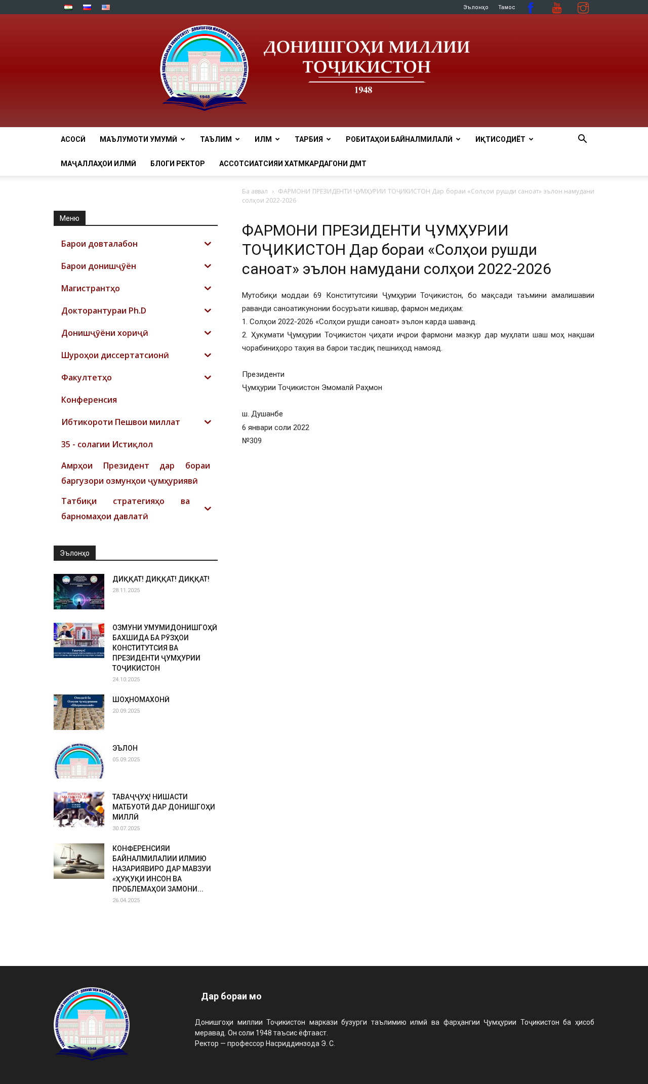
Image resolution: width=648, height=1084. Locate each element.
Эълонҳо (476, 7)
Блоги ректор (177, 164)
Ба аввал (255, 191)
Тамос (506, 7)
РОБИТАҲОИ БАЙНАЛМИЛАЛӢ (399, 139)
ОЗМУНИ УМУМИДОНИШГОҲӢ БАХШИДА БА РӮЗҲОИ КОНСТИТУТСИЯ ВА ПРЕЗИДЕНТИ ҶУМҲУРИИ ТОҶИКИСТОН (164, 648)
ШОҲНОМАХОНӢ (141, 699)
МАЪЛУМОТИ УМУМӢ (138, 139)
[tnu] (324, 70)
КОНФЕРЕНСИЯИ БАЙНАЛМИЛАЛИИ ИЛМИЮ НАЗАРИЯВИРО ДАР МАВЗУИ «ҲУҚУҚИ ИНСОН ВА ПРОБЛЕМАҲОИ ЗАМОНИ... (161, 868)
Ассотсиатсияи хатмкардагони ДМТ (293, 164)
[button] (582, 140)
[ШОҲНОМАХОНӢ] (79, 712)
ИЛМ (263, 139)
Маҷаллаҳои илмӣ (98, 164)
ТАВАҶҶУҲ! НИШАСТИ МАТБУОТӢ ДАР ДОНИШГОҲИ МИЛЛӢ (163, 807)
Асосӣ (73, 139)
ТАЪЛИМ (216, 139)
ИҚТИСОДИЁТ (500, 139)
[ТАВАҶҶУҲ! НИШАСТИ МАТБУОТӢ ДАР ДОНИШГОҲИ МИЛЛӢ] (79, 809)
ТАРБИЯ (309, 139)
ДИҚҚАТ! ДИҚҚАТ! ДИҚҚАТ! (161, 579)
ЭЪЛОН (125, 748)
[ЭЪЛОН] (79, 761)
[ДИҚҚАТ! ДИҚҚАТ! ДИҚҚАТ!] (79, 591)
